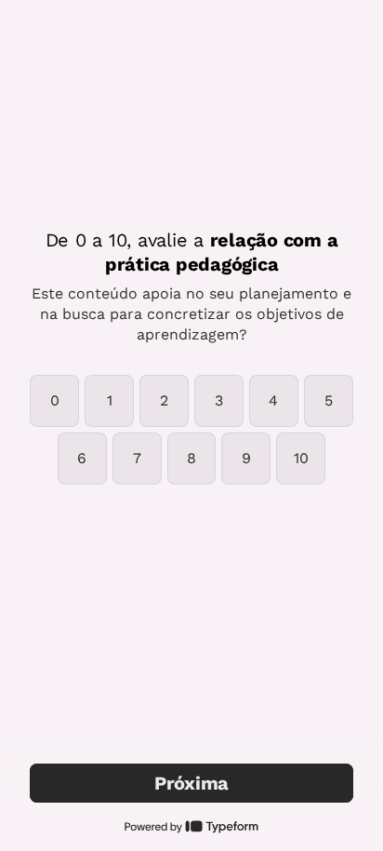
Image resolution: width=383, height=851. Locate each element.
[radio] (54, 401)
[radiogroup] (191, 430)
